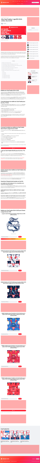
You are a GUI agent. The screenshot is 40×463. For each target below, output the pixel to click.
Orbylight (38, 461)
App (24, 1)
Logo (3, 71)
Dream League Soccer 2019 (9, 412)
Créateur (27, 1)
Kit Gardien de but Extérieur (6, 76)
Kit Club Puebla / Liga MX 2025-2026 (5, 441)
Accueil (13, 1)
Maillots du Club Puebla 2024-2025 (6, 62)
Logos (17, 1)
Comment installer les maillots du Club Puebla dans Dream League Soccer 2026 (12, 65)
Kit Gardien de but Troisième (6, 77)
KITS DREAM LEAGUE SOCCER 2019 (14, 440)
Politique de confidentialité (7, 461)
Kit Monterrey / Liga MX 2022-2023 (34, 80)
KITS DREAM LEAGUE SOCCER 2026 (4, 440)
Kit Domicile (4, 72)
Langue (22, 3)
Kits (15, 1)
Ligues (19, 1)
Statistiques (18, 3)
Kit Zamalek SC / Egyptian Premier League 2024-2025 (35, 72)
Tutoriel (14, 148)
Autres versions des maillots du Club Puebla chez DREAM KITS (10, 67)
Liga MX (5, 412)
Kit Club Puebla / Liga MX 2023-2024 (15, 441)
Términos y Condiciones (14, 461)
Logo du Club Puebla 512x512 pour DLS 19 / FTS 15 (8, 66)
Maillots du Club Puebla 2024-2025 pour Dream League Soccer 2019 (10, 70)
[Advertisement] (19, 11)
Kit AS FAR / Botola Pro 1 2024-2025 (34, 76)
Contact (2, 461)
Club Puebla (2, 412)
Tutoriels (22, 1)
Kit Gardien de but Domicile (6, 75)
